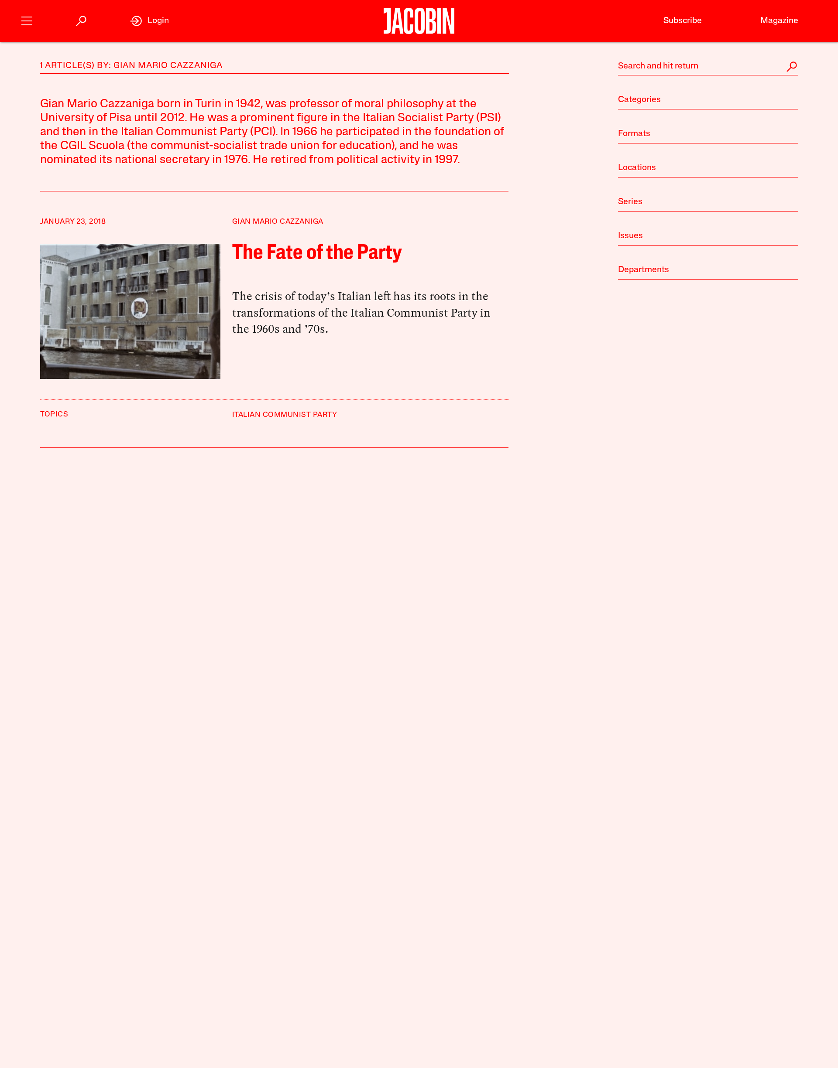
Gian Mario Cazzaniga (277, 221)
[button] (26, 19)
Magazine (779, 21)
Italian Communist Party (284, 415)
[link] (149, 20)
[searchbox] (708, 66)
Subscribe (682, 21)
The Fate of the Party (317, 253)
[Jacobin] (419, 21)
